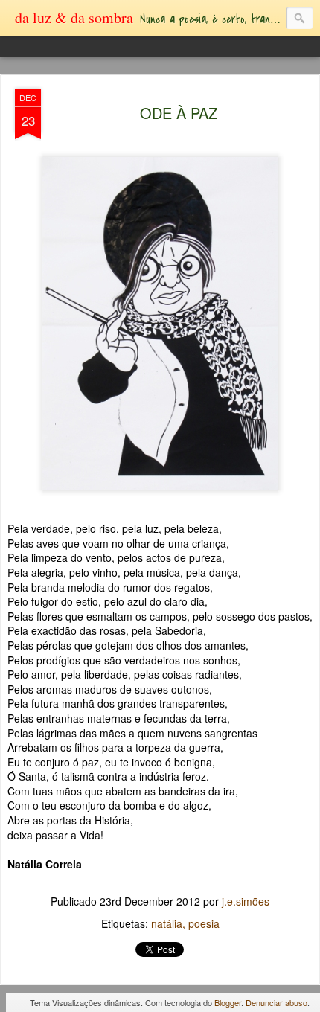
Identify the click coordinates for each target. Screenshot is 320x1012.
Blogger (227, 1002)
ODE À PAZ (178, 113)
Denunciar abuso (276, 1002)
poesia (204, 923)
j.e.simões (245, 901)
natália (166, 923)
